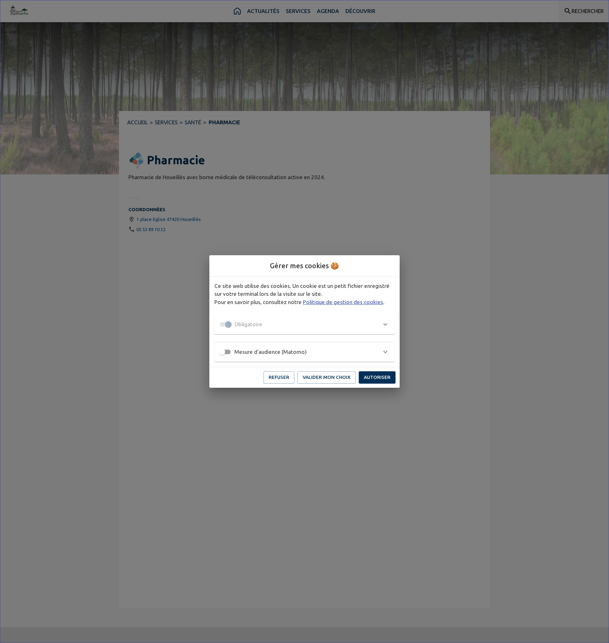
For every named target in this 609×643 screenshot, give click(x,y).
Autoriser (377, 377)
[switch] (222, 352)
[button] (304, 324)
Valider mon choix (326, 377)
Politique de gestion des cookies (343, 302)
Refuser (279, 377)
